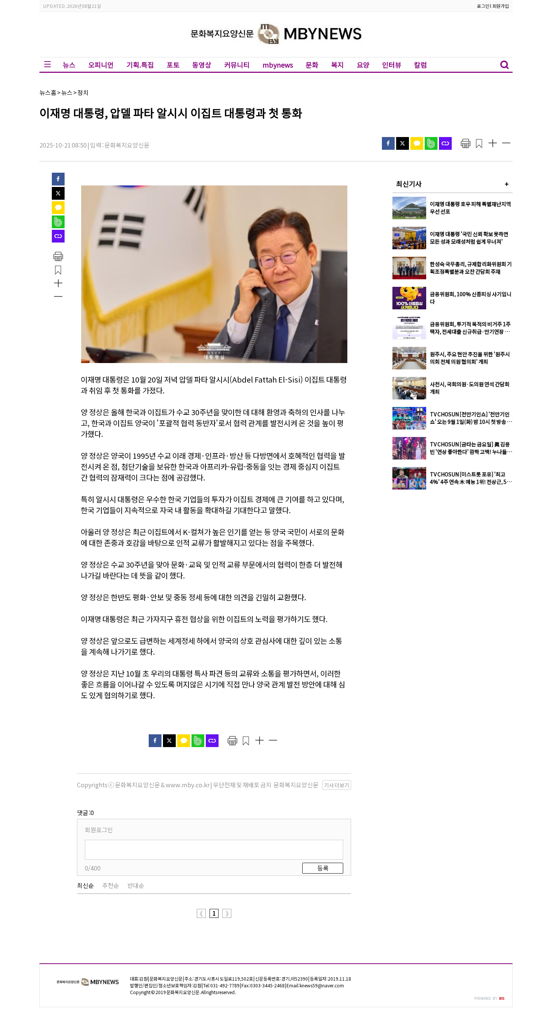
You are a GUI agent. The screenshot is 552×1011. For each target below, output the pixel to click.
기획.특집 (140, 64)
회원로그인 (99, 829)
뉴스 (69, 64)
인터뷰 (391, 64)
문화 (312, 64)
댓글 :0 (85, 812)
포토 (173, 64)
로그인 (483, 6)
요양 (363, 64)
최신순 (85, 885)
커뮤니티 (237, 64)
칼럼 (420, 64)
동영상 (201, 64)
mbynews (277, 64)
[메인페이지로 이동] (276, 51)
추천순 (110, 885)
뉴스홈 (47, 92)
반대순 (135, 885)
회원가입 (500, 6)
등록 (323, 867)
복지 (337, 64)
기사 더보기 (336, 785)
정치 (83, 92)
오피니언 (101, 64)
